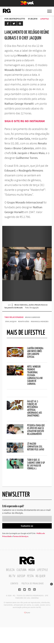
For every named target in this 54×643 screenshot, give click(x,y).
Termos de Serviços (20, 536)
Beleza (10, 569)
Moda (31, 569)
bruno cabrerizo (32, 317)
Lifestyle (44, 19)
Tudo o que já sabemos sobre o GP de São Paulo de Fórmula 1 (36, 464)
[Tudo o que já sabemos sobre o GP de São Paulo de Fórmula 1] (15, 467)
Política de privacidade (33, 583)
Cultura (22, 569)
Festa (30, 576)
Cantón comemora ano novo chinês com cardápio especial (35, 352)
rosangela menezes (39, 321)
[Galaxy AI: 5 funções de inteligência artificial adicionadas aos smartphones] (15, 409)
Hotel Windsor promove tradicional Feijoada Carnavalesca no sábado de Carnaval (35, 375)
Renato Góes (23, 321)
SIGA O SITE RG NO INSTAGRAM (24, 121)
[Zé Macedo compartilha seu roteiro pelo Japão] (15, 451)
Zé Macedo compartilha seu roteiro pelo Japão (35, 447)
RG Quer (40, 576)
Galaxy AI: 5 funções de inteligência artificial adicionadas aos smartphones (34, 408)
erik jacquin (10, 321)
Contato (14, 583)
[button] (46, 263)
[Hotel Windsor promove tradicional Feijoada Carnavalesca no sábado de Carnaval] (15, 374)
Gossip (21, 576)
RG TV (12, 576)
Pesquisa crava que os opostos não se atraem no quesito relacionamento (36, 429)
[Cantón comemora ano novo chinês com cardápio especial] (15, 356)
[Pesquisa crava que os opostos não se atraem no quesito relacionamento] (15, 433)
